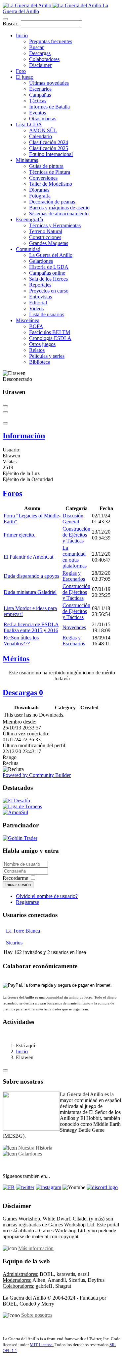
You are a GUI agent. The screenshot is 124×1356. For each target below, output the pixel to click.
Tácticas (37, 101)
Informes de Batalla (49, 106)
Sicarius (14, 942)
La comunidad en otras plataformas (74, 557)
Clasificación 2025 (48, 148)
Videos (36, 308)
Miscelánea (27, 320)
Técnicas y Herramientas (55, 225)
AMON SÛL (43, 130)
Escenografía (29, 219)
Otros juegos (42, 344)
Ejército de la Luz (21, 473)
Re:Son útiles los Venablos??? (21, 640)
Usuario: (12, 449)
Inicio (22, 35)
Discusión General (72, 518)
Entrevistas (40, 296)
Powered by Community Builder (37, 775)
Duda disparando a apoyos (31, 576)
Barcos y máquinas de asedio (59, 207)
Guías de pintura (46, 166)
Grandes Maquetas (48, 243)
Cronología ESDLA (50, 338)
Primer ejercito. (19, 535)
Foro (21, 71)
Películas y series (46, 356)
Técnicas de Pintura (49, 172)
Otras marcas (42, 118)
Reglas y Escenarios (73, 576)
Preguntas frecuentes (50, 41)
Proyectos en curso (48, 290)
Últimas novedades (49, 83)
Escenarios (40, 89)
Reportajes (40, 285)
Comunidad (28, 249)
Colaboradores (44, 59)
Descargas (40, 53)
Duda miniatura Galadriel (30, 592)
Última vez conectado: (26, 733)
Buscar (36, 47)
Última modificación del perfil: (34, 745)
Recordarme (15, 878)
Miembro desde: (19, 721)
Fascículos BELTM (49, 332)
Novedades (74, 627)
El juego (24, 77)
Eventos (37, 112)
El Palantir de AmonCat (28, 557)
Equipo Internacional (51, 154)
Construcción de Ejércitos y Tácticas (76, 534)
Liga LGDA (29, 124)
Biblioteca (39, 362)
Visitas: (10, 461)
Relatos (37, 350)
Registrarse (27, 902)
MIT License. (42, 1344)
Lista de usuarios (46, 314)
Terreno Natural (45, 231)
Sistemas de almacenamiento (59, 213)
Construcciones (45, 237)
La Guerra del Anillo (50, 255)
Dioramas (39, 190)
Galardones (41, 261)
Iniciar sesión (18, 884)
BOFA (36, 326)
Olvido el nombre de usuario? (47, 896)
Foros (12, 493)
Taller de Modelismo (50, 184)
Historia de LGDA (48, 267)
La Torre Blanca (23, 931)
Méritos (16, 658)
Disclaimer (40, 65)
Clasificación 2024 (48, 142)
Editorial (38, 302)
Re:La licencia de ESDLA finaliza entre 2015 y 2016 (31, 627)
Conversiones (43, 178)
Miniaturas (27, 160)
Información (24, 435)
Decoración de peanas (52, 201)
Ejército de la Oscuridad (28, 479)
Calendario (40, 136)
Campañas (40, 95)
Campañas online (47, 273)
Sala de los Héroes (48, 279)
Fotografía (40, 196)
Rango (10, 757)
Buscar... (12, 23)
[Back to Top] (5, 1070)
